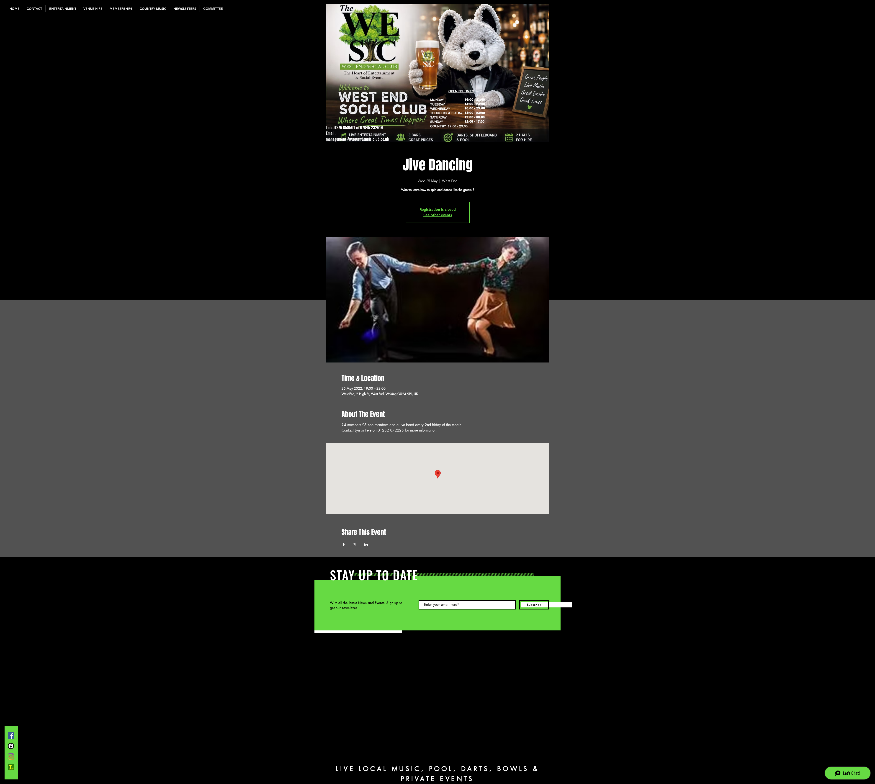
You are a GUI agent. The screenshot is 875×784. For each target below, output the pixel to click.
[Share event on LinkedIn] (366, 544)
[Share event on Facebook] (344, 544)
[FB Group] (11, 746)
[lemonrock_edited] (11, 767)
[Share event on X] (355, 544)
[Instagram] (11, 756)
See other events (437, 215)
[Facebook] (11, 735)
